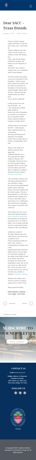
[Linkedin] (20, 392)
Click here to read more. (15, 174)
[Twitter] (24, 392)
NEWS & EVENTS (22, 33)
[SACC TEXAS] (6, 5)
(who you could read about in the (17, 216)
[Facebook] (15, 392)
